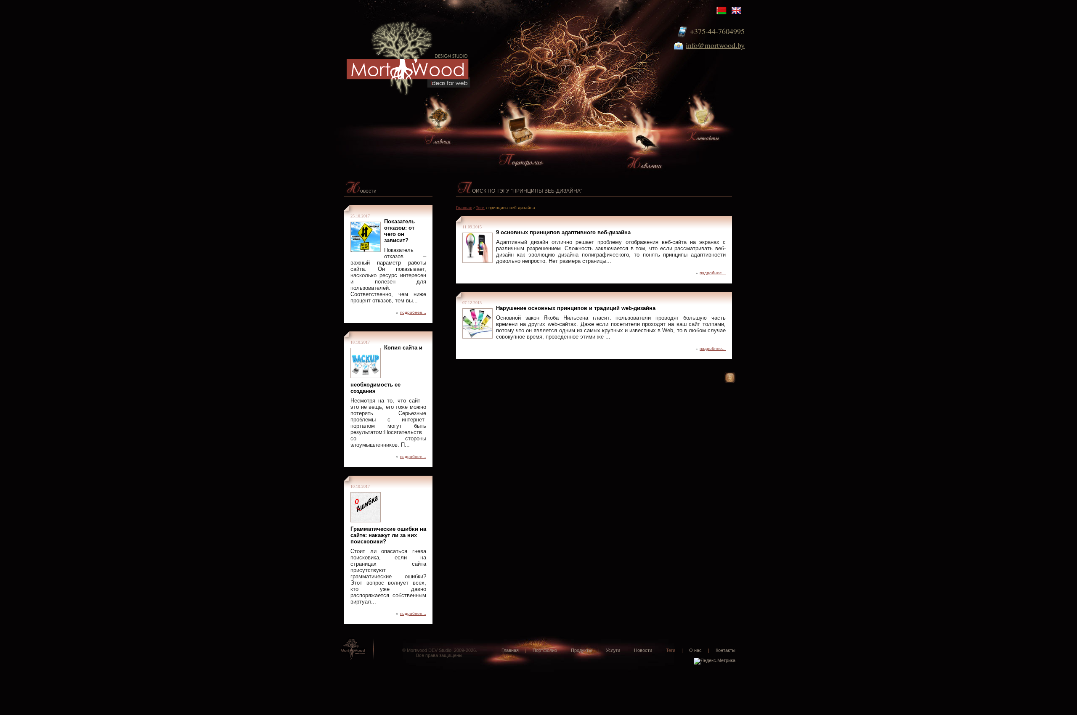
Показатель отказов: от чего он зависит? (399, 231)
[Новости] (644, 148)
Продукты (581, 650)
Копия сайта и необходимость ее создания (386, 369)
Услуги (613, 650)
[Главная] (437, 125)
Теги (480, 207)
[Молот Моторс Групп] (416, 49)
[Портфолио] (521, 139)
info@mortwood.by (715, 45)
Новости (643, 650)
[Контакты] (702, 122)
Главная (464, 207)
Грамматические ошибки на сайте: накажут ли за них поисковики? (388, 535)
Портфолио (545, 650)
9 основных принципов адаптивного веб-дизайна (563, 232)
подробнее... (413, 312)
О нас (695, 650)
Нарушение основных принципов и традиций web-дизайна (575, 308)
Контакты (725, 650)
